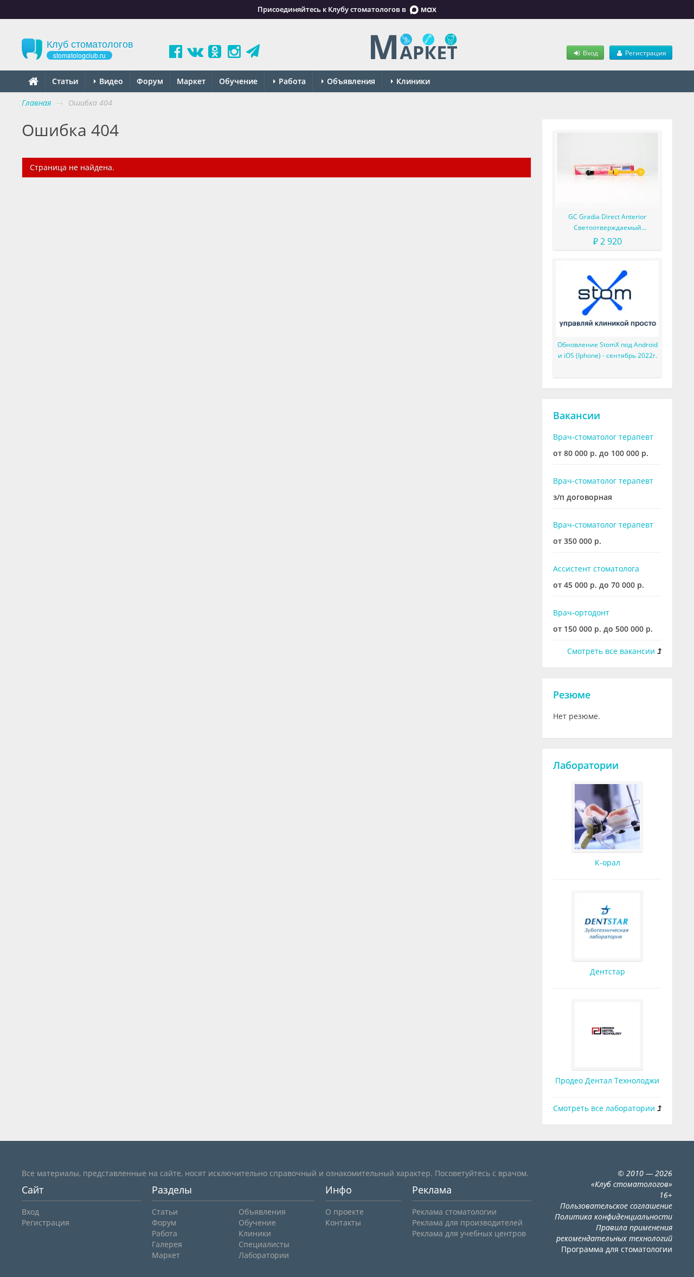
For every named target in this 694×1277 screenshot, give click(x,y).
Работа (291, 81)
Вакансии (576, 415)
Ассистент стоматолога (596, 568)
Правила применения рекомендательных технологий (614, 1232)
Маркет (191, 81)
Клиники (412, 81)
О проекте (344, 1212)
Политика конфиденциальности (613, 1216)
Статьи (65, 81)
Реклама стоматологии (454, 1212)
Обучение (238, 81)
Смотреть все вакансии (611, 651)
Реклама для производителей (467, 1222)
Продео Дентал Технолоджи (607, 1080)
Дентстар (607, 971)
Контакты (343, 1222)
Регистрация (645, 52)
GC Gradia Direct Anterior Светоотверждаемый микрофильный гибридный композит (607, 222)
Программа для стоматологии (616, 1249)
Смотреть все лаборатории (604, 1108)
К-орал (607, 862)
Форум (150, 81)
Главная (36, 103)
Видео (110, 81)
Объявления (350, 81)
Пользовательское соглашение (616, 1206)
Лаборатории (586, 765)
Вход (589, 52)
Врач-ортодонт (581, 612)
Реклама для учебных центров (469, 1233)
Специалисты (264, 1244)
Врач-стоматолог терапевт (603, 437)
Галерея (167, 1244)
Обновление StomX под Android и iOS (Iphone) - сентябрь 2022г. (607, 350)
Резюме (571, 694)
